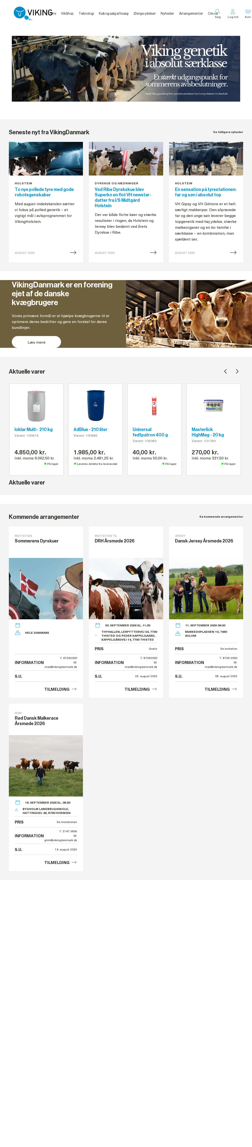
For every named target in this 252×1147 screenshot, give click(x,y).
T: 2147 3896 (68, 831)
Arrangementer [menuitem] (191, 13)
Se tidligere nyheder (228, 132)
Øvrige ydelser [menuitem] (145, 13)
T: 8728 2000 (228, 658)
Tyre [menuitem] (52, 13)
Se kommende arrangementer (221, 516)
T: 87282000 (68, 658)
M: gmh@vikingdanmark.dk (60, 837)
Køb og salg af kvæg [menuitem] (113, 13)
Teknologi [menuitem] (86, 13)
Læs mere (37, 342)
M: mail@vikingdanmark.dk (61, 664)
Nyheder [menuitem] (167, 13)
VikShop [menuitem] (67, 13)
